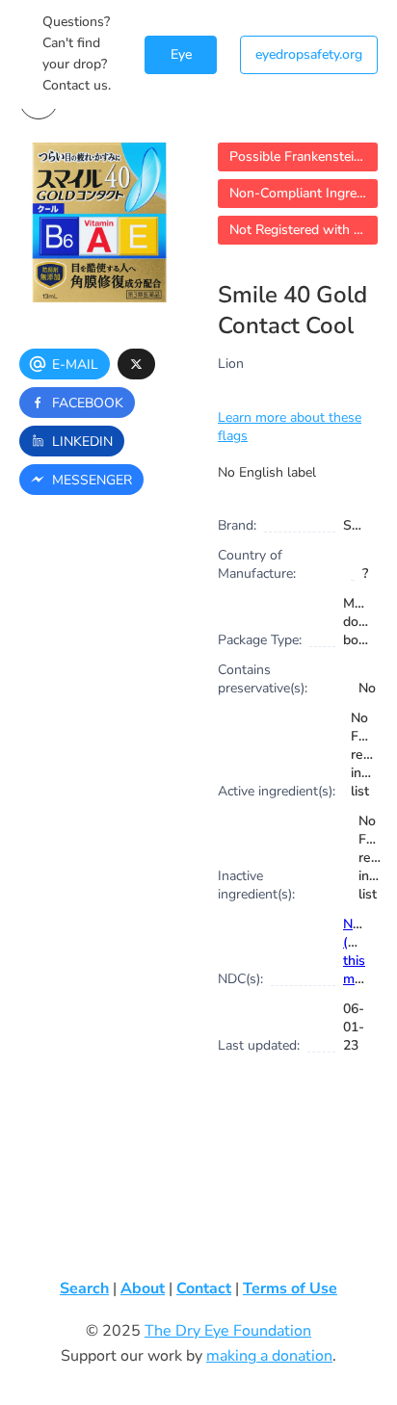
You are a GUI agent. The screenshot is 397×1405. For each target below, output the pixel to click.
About (142, 1288)
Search (84, 1288)
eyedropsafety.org (308, 54)
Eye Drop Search (180, 59)
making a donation (269, 1355)
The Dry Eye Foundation (228, 1330)
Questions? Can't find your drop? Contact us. (76, 53)
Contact (203, 1288)
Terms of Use (290, 1288)
